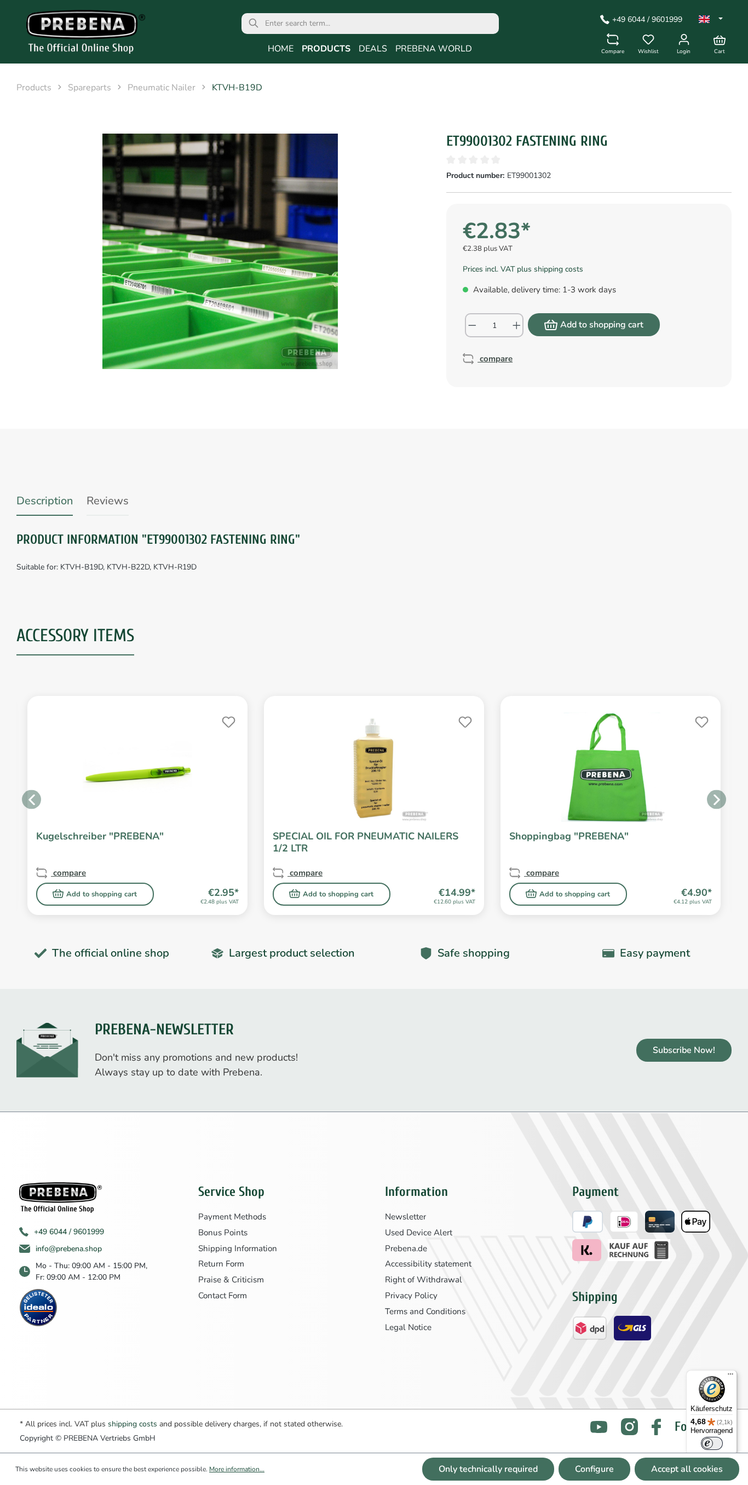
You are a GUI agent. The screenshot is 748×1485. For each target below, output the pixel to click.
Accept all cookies (687, 1469)
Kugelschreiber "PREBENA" (100, 836)
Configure (594, 1469)
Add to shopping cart (601, 325)
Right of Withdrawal (423, 1279)
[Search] (253, 23)
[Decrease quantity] (472, 325)
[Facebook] (656, 1427)
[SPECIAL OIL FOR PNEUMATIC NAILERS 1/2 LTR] (374, 767)
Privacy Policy (411, 1295)
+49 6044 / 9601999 (647, 19)
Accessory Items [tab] (75, 635)
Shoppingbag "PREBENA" (569, 836)
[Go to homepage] (78, 34)
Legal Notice (408, 1327)
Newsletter (405, 1216)
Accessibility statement (428, 1263)
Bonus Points (223, 1232)
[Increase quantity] (517, 325)
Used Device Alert (418, 1232)
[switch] (712, 1443)
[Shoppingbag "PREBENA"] (610, 767)
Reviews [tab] (108, 500)
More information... (236, 1469)
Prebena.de (406, 1248)
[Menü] (730, 1376)
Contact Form (222, 1295)
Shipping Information (237, 1248)
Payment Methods (232, 1216)
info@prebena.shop (69, 1249)
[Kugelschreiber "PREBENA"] (137, 767)
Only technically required (488, 1469)
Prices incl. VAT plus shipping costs (523, 269)
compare (495, 358)
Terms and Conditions (425, 1311)
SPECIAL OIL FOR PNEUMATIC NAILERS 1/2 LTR (365, 842)
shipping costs (132, 1424)
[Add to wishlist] (227, 721)
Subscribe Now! (684, 1050)
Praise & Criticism (231, 1279)
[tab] (44, 503)
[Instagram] (629, 1426)
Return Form (221, 1263)
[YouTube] (598, 1427)
